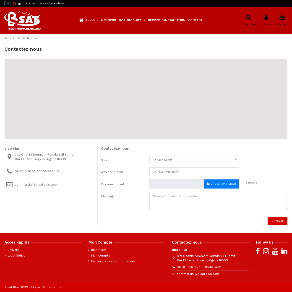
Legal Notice (16, 255)
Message (107, 196)
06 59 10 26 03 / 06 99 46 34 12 (37, 171)
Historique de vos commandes (113, 261)
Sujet (105, 160)
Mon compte (100, 255)
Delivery (13, 250)
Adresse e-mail (112, 172)
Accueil (31, 3)
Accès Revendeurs (52, 3)
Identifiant (99, 250)
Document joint (112, 184)
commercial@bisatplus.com (36, 184)
